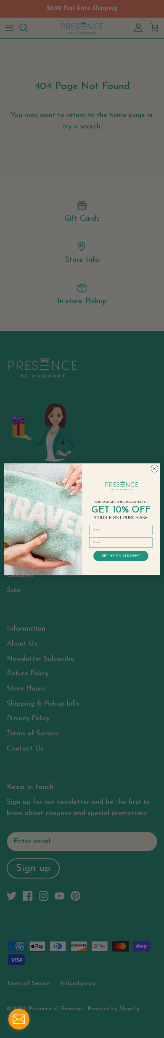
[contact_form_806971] (18, 1019)
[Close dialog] (154, 468)
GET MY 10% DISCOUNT (121, 555)
